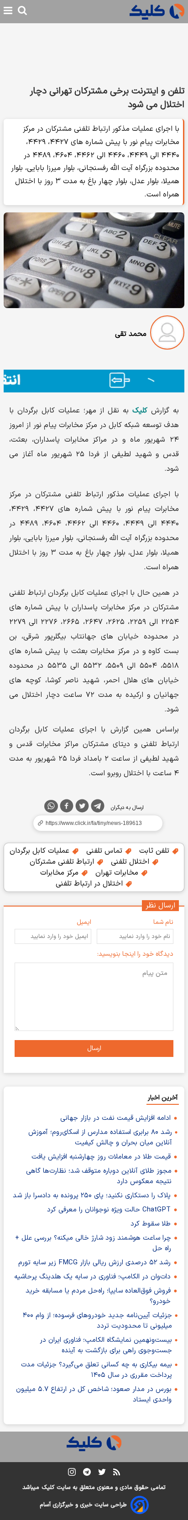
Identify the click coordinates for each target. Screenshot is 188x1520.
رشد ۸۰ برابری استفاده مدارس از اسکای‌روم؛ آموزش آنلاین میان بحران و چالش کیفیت (100, 1137)
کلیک (48, 1487)
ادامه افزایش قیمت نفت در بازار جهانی (115, 1118)
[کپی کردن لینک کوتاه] (94, 823)
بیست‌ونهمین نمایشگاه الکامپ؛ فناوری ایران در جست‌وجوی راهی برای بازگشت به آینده (106, 1345)
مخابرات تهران (118, 872)
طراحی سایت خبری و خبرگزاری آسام (83, 1505)
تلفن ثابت (155, 850)
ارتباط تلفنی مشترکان (63, 861)
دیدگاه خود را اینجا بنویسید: (135, 954)
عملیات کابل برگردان (41, 850)
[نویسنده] (167, 334)
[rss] (116, 1473)
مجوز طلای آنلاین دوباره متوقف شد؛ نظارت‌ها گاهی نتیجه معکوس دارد (99, 1176)
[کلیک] (157, 12)
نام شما (163, 922)
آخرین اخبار (163, 1098)
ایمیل (84, 922)
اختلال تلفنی (131, 861)
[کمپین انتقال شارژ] (94, 381)
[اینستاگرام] (72, 1473)
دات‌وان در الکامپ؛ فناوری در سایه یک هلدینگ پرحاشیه (92, 1277)
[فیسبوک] (66, 807)
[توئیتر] (82, 807)
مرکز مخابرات (60, 872)
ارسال (94, 1048)
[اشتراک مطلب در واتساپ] (51, 806)
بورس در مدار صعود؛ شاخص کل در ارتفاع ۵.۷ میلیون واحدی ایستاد (94, 1394)
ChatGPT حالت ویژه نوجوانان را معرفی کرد (109, 1210)
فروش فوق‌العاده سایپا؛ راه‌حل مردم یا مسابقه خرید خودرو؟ (98, 1296)
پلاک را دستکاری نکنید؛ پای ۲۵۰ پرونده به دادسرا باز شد (92, 1195)
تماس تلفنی (105, 850)
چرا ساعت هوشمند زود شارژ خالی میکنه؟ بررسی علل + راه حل (93, 1243)
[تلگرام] (97, 807)
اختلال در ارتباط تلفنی (90, 883)
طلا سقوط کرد (151, 1224)
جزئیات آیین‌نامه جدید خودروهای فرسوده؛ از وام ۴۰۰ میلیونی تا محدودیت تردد (97, 1320)
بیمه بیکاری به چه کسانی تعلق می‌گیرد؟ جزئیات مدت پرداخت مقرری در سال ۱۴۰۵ (96, 1370)
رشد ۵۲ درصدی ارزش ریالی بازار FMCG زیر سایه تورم (94, 1262)
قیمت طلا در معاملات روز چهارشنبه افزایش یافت (101, 1157)
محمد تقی (130, 334)
